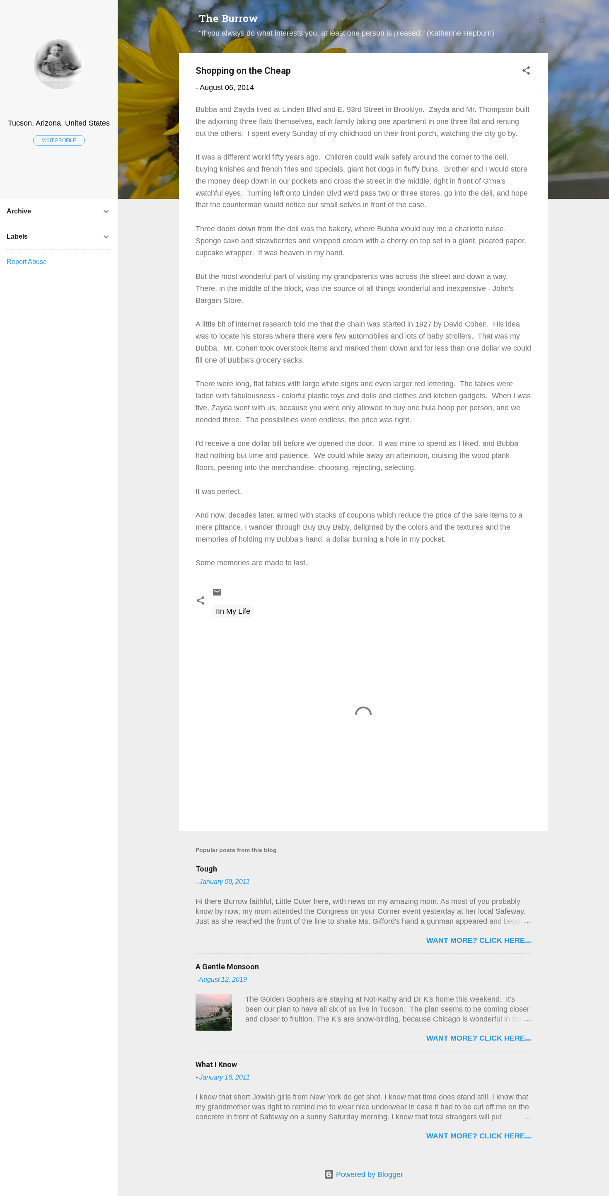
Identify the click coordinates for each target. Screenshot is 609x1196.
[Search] (543, 22)
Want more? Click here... (478, 940)
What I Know (216, 1064)
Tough (206, 868)
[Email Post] (217, 595)
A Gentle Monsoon (227, 966)
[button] (526, 71)
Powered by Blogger (368, 1174)
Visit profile (59, 140)
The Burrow (228, 19)
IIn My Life (233, 611)
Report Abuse (27, 261)
